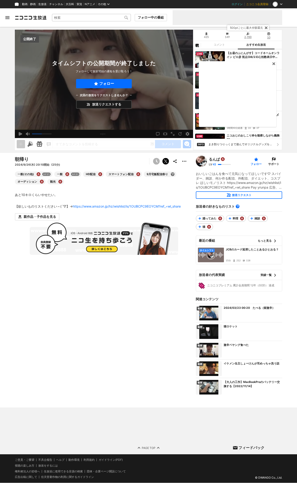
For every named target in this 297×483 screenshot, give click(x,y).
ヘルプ (60, 459)
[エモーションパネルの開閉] (187, 144)
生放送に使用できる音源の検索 (63, 471)
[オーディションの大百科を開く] (42, 181)
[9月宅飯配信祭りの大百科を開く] (172, 174)
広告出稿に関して (26, 477)
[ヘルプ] (237, 206)
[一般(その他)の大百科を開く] (38, 174)
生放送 (42, 4)
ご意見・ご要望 (24, 459)
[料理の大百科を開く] (242, 218)
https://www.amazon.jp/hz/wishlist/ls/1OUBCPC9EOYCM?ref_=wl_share (127, 206)
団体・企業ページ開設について (106, 471)
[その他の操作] (184, 161)
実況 (79, 4)
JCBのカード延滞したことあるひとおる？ (252, 249)
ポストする (165, 161)
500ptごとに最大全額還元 (246, 27)
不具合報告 (45, 459)
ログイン (237, 4)
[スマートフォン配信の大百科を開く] (138, 174)
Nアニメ (90, 4)
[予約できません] (156, 161)
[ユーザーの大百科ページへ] (223, 159)
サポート (273, 164)
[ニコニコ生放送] (30, 18)
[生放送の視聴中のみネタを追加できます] (21, 144)
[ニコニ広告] (30, 144)
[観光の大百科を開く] (60, 181)
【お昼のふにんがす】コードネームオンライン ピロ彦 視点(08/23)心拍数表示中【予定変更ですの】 (253, 55)
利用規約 (89, 459)
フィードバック (252, 447)
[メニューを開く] (7, 17)
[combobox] (91, 17)
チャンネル (56, 4)
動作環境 (74, 459)
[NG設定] (197, 45)
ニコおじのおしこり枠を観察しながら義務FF (253, 137)
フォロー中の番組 (151, 17)
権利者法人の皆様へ (27, 471)
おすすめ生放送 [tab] (256, 44)
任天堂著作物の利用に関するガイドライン (67, 477)
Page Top (148, 448)
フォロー (106, 83)
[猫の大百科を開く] (209, 227)
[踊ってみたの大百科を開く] (220, 218)
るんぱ (214, 159)
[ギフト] (39, 144)
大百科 (70, 4)
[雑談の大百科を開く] (264, 218)
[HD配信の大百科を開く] (100, 174)
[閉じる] (266, 28)
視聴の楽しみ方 (24, 465)
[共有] (175, 161)
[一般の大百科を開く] (67, 174)
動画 (25, 4)
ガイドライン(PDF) (111, 459)
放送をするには (48, 465)
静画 (33, 4)
